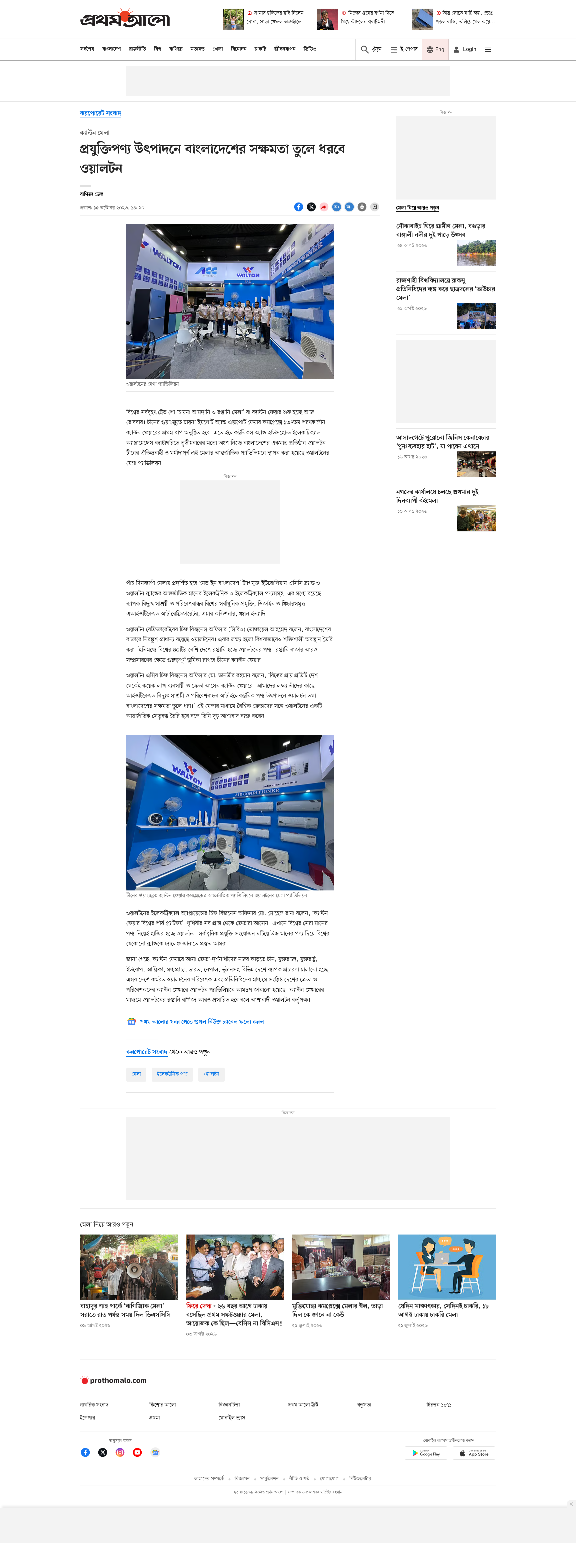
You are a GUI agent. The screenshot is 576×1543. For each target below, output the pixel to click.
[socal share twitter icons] (312, 211)
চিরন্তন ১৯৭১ (439, 1405)
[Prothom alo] (125, 19)
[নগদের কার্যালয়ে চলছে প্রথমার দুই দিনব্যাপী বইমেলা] (476, 518)
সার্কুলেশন (269, 1479)
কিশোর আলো (162, 1405)
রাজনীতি (137, 49)
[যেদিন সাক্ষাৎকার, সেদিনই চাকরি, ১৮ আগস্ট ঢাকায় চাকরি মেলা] (447, 1267)
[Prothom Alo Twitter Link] (106, 1453)
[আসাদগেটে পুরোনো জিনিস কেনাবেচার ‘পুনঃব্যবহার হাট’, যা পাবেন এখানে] (476, 464)
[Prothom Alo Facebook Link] (88, 1453)
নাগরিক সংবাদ (94, 1405)
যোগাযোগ (329, 1479)
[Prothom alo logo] (113, 1383)
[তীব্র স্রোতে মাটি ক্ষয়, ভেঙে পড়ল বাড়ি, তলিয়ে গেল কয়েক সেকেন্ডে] (422, 19)
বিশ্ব (157, 49)
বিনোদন (239, 49)
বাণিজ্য (176, 49)
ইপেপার (87, 1418)
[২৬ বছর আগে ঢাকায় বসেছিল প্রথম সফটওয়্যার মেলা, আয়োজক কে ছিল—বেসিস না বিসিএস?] (235, 1267)
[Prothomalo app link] (426, 1454)
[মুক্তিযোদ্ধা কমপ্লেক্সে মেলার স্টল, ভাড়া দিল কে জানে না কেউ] (341, 1267)
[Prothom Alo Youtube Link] (140, 1453)
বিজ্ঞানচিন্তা (229, 1405)
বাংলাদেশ (111, 49)
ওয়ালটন (211, 1074)
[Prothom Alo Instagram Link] (123, 1453)
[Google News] (155, 1453)
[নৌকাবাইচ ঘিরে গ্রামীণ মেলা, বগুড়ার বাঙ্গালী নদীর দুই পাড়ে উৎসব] (476, 253)
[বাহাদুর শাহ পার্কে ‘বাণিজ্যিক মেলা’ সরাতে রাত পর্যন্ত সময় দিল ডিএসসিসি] (129, 1267)
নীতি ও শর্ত (299, 1479)
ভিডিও (310, 49)
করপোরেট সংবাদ (100, 114)
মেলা (136, 1074)
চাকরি (260, 49)
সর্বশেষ (87, 49)
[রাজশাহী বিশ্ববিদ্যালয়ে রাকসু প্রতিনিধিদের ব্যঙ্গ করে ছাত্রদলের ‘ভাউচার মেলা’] (476, 316)
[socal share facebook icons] (299, 211)
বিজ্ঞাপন (242, 1479)
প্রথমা (154, 1418)
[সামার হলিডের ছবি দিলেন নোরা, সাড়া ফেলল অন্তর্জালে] (233, 19)
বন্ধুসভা (364, 1405)
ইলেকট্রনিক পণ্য (172, 1074)
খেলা (218, 49)
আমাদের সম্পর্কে (209, 1479)
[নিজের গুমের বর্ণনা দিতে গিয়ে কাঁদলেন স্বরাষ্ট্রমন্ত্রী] (327, 19)
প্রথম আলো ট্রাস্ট (303, 1405)
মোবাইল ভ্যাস (232, 1418)
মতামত (198, 49)
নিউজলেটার (360, 1479)
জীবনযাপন (285, 49)
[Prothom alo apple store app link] (474, 1454)
